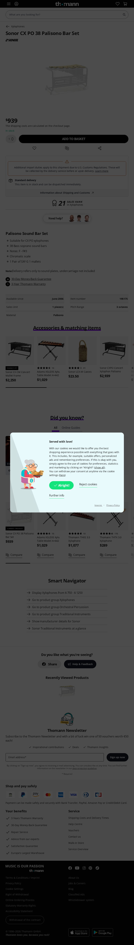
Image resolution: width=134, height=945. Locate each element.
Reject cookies (88, 484)
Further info (56, 495)
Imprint (98, 505)
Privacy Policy (113, 505)
